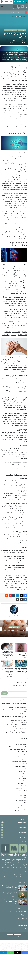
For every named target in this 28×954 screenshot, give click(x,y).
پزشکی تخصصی (22, 763)
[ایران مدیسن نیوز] (18, 7)
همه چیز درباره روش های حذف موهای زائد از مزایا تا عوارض (10, 901)
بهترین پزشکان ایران (20, 807)
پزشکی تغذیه (22, 768)
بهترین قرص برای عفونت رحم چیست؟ (21, 654)
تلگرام (7, 876)
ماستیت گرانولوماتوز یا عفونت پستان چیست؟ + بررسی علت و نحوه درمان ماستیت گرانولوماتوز (7, 653)
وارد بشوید (14, 685)
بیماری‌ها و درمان (15, 16)
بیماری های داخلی (21, 754)
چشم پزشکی (22, 776)
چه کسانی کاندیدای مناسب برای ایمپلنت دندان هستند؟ (13, 713)
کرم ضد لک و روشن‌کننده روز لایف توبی (18, 911)
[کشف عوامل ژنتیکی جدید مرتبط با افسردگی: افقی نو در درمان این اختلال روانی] (21, 663)
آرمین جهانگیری (21, 40)
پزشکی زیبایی (22, 780)
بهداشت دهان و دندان (20, 800)
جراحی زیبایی (21, 783)
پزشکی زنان (22, 771)
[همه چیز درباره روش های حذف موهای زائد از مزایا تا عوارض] (22, 902)
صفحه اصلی (23, 16)
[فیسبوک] (25, 595)
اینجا (20, 589)
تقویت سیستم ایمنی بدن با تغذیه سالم (17, 707)
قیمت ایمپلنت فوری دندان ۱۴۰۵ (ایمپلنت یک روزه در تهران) (9, 887)
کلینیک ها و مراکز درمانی (19, 810)
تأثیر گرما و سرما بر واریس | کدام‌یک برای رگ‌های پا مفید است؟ (14, 630)
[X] (21, 595)
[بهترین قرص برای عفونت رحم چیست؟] (21, 647)
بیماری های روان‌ (21, 756)
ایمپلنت (23, 797)
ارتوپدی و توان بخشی (20, 766)
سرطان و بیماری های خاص (10, 30)
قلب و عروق (22, 778)
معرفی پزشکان (22, 805)
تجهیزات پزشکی (22, 790)
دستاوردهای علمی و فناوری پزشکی (16, 746)
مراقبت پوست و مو (20, 788)
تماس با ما (13, 876)
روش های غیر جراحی (20, 785)
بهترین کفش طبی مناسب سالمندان (18, 720)
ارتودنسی (22, 795)
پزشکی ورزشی (21, 773)
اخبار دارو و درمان (20, 744)
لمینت (23, 802)
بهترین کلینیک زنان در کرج (21, 918)
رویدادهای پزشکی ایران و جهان (17, 749)
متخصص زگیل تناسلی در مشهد (20, 914)
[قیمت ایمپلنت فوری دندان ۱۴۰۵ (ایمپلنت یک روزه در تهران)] (22, 888)
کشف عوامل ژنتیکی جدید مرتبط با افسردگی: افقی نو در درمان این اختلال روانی (21, 670)
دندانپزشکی (23, 792)
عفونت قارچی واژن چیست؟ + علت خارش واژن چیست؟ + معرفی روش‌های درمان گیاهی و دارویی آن (7, 671)
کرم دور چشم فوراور (22, 925)
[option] (14, 628)
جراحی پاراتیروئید (23, 928)
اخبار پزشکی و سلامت (20, 741)
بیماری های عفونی (20, 758)
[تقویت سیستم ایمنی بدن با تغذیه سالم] (22, 895)
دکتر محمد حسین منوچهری (21, 921)
